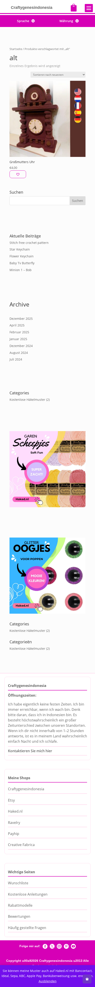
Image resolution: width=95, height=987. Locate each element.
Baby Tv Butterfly (22, 263)
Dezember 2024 (21, 346)
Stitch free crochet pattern (29, 243)
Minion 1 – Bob (21, 270)
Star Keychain (20, 249)
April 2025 (17, 325)
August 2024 (19, 353)
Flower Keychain (22, 256)
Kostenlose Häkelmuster (27, 399)
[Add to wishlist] (18, 174)
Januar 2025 (18, 339)
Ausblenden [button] (48, 981)
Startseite (16, 49)
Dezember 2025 (21, 318)
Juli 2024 (16, 359)
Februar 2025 (19, 332)
